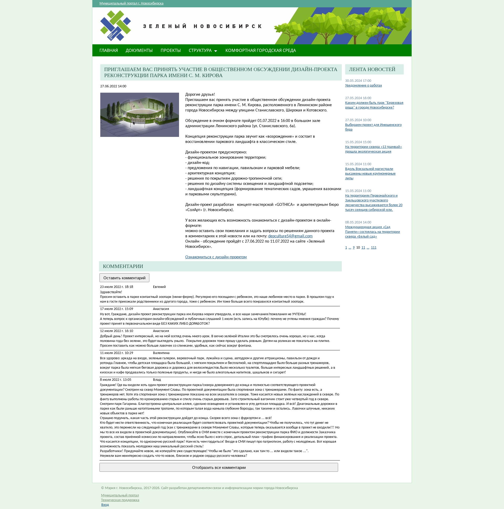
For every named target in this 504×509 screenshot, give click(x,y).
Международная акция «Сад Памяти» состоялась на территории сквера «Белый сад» (372, 232)
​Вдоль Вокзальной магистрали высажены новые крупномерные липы (370, 173)
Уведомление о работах (363, 86)
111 (373, 248)
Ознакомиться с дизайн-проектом (216, 257)
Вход (105, 505)
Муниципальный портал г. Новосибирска (131, 4)
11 (363, 248)
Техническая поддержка (120, 500)
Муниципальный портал (120, 495)
